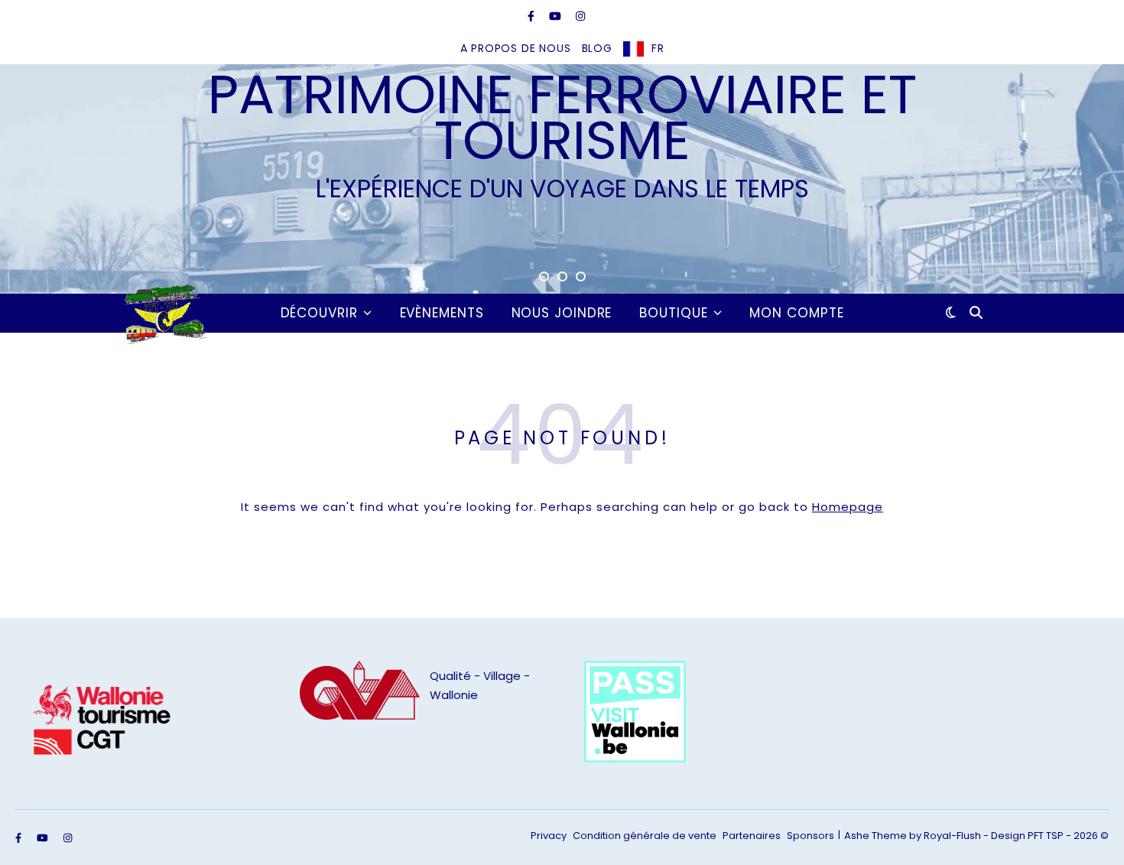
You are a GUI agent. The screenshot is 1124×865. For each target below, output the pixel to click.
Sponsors (810, 835)
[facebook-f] (533, 16)
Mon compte (796, 313)
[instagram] (580, 16)
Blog (597, 48)
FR (657, 48)
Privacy (549, 835)
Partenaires (752, 835)
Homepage (847, 507)
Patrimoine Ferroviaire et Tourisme (562, 118)
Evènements (442, 313)
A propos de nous (515, 48)
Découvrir (319, 313)
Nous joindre (562, 313)
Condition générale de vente (644, 835)
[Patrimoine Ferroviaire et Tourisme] (163, 312)
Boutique (673, 313)
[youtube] (556, 16)
